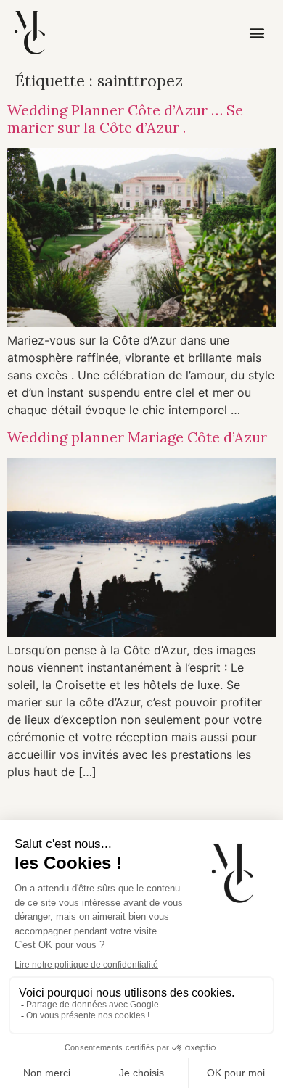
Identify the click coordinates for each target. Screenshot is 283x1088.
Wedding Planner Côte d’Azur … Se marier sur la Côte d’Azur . (125, 118)
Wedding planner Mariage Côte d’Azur (137, 437)
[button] (257, 33)
